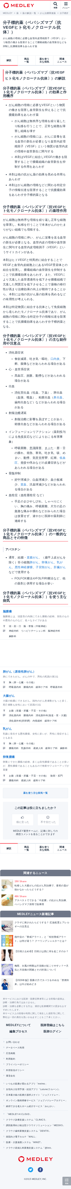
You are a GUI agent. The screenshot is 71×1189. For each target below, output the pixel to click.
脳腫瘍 (7, 611)
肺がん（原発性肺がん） (19, 671)
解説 (9, 60)
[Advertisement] (36, 653)
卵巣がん (48, 562)
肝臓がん (60, 567)
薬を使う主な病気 (44, 60)
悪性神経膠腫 (24, 567)
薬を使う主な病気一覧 (35, 793)
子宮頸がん (43, 567)
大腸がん (9, 695)
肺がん (34, 562)
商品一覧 (26, 60)
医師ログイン (53, 1031)
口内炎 (55, 358)
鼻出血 (58, 397)
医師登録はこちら (53, 1025)
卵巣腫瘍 (9, 756)
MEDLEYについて (18, 1025)
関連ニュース (62, 60)
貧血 (24, 484)
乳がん (7, 728)
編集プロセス (18, 1031)
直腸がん (33, 557)
